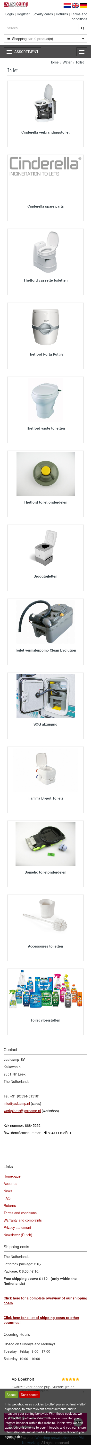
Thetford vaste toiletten (45, 428)
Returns (62, 13)
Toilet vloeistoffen (45, 1020)
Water (67, 62)
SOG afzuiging (45, 724)
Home (54, 62)
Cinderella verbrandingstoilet (45, 132)
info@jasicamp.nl (17, 1103)
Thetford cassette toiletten (46, 280)
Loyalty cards (43, 13)
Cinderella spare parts (45, 206)
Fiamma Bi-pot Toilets (45, 798)
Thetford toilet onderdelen (45, 502)
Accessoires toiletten (45, 946)
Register (23, 13)
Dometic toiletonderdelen (45, 872)
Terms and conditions (79, 16)
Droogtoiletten (45, 576)
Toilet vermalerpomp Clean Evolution (45, 650)
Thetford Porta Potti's (45, 354)
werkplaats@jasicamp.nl (22, 1110)
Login (9, 13)
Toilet (79, 62)
